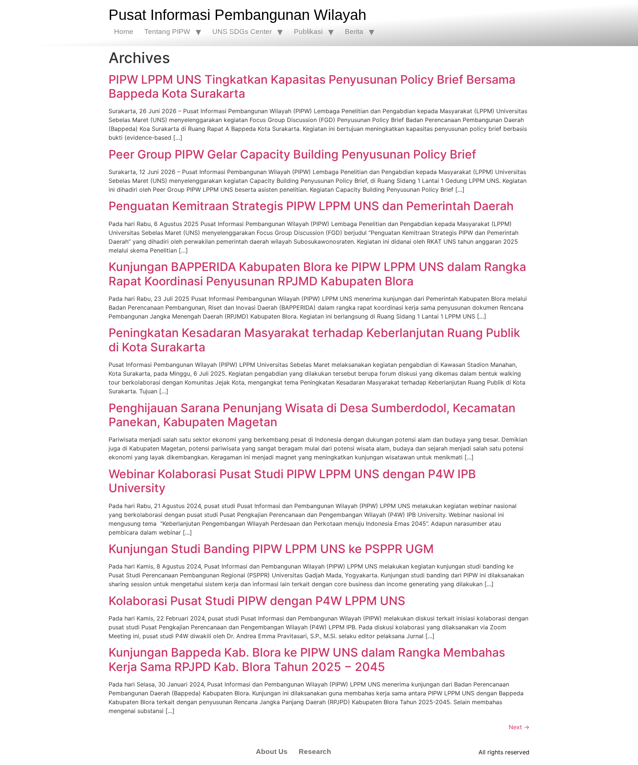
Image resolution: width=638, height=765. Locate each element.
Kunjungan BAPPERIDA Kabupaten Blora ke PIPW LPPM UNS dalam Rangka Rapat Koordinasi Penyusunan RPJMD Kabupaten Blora (317, 274)
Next (519, 727)
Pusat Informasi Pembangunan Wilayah (237, 15)
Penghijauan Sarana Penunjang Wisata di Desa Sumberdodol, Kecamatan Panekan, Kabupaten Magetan (312, 415)
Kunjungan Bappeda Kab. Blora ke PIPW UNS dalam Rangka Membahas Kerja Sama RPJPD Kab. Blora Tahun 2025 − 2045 (307, 659)
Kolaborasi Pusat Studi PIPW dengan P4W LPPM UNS (257, 601)
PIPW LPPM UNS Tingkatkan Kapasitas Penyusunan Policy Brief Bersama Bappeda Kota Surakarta (312, 86)
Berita (354, 31)
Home (123, 31)
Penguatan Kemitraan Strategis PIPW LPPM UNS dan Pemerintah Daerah (311, 206)
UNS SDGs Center (242, 31)
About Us (272, 751)
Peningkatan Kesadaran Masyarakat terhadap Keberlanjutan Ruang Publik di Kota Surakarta (314, 340)
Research (315, 751)
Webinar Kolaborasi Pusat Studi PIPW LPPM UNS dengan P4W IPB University (292, 481)
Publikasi (308, 31)
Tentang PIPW (167, 31)
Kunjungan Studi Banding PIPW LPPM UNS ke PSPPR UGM (271, 549)
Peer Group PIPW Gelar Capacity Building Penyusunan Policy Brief (292, 154)
